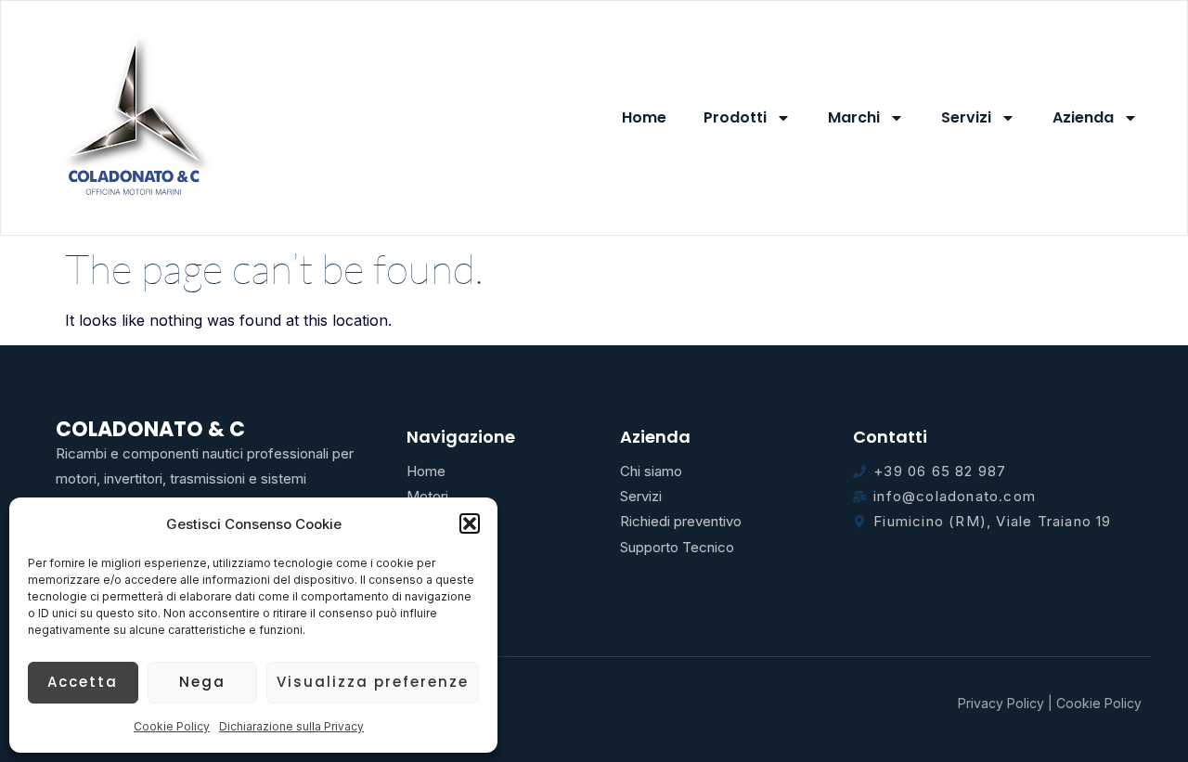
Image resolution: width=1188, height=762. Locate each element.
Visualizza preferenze (373, 681)
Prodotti (735, 117)
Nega (202, 681)
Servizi (966, 117)
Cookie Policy (172, 726)
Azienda (1083, 117)
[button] (469, 523)
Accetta (82, 681)
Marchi (854, 117)
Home (644, 117)
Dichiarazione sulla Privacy (291, 726)
